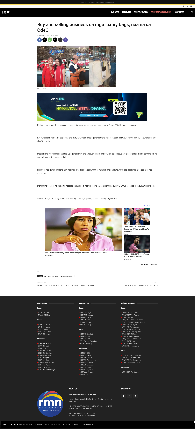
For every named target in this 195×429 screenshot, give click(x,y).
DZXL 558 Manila (44, 313)
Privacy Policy (88, 424)
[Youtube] (191, 6)
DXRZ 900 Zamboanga (46, 370)
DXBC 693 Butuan (44, 343)
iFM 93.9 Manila (85, 320)
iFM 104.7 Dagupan (87, 315)
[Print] (60, 39)
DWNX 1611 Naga (44, 315)
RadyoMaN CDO (42, 35)
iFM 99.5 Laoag (85, 317)
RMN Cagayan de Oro (66, 276)
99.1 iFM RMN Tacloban (88, 341)
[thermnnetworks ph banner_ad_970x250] (97, 107)
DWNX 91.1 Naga (86, 322)
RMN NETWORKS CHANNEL (161, 12)
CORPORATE (179, 12)
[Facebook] (183, 6)
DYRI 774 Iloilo (43, 329)
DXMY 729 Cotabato (45, 348)
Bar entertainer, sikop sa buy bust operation (141, 285)
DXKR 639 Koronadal (45, 360)
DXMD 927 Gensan (45, 355)
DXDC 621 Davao (44, 351)
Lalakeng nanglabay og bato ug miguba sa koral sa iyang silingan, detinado (65, 285)
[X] (187, 6)
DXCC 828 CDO (43, 346)
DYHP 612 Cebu (44, 327)
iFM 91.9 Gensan (86, 358)
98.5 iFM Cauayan (86, 324)
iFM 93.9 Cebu (85, 336)
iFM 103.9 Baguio (86, 313)
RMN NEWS (115, 12)
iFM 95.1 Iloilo (85, 339)
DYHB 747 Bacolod (45, 324)
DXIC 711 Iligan (43, 358)
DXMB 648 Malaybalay (46, 362)
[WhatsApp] (50, 39)
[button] (192, 12)
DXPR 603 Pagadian (45, 365)
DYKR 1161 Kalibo (44, 332)
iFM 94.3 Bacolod (86, 334)
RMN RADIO (126, 12)
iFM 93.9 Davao (85, 355)
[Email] (55, 39)
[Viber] (65, 39)
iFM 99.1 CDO (85, 353)
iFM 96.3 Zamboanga (88, 360)
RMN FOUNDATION (141, 12)
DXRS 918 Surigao (44, 367)
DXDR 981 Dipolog (45, 353)
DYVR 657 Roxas (44, 334)
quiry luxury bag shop (51, 276)
